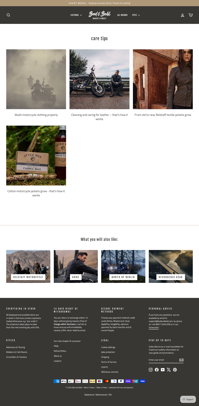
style (135, 15)
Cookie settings (108, 347)
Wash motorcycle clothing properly (36, 114)
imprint (104, 367)
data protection (108, 352)
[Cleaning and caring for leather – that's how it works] (99, 79)
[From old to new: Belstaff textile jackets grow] (163, 79)
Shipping (105, 357)
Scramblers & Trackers (16, 357)
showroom (154, 327)
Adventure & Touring (15, 347)
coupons (57, 361)
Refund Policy (60, 351)
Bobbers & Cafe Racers (16, 352)
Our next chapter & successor (67, 341)
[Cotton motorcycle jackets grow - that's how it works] (36, 155)
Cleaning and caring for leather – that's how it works (99, 116)
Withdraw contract (109, 372)
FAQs (56, 346)
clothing (75, 15)
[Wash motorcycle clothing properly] (36, 79)
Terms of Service (108, 362)
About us (58, 356)
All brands (122, 15)
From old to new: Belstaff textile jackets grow (163, 114)
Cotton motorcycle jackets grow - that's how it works (36, 193)
